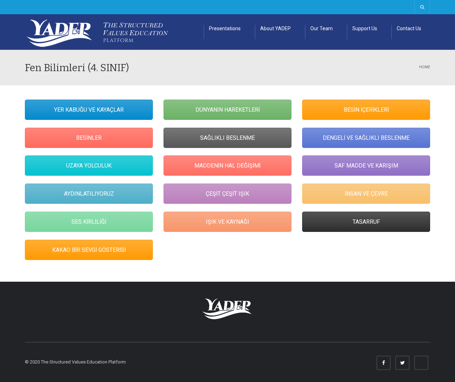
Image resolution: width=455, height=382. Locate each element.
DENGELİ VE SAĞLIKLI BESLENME (366, 137)
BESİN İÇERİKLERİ (366, 109)
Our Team (321, 28)
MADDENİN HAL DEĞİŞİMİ (227, 165)
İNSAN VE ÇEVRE (366, 193)
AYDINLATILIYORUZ (89, 193)
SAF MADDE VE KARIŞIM (366, 165)
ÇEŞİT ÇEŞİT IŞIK (227, 193)
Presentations (225, 28)
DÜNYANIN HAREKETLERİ (228, 109)
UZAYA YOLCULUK (89, 165)
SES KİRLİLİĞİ (88, 221)
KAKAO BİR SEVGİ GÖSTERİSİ (89, 249)
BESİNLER (89, 137)
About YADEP (275, 28)
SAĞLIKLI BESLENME (227, 137)
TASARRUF (366, 221)
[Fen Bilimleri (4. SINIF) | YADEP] (102, 32)
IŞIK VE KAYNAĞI (227, 221)
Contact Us (409, 28)
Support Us (364, 28)
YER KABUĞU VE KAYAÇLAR (89, 109)
